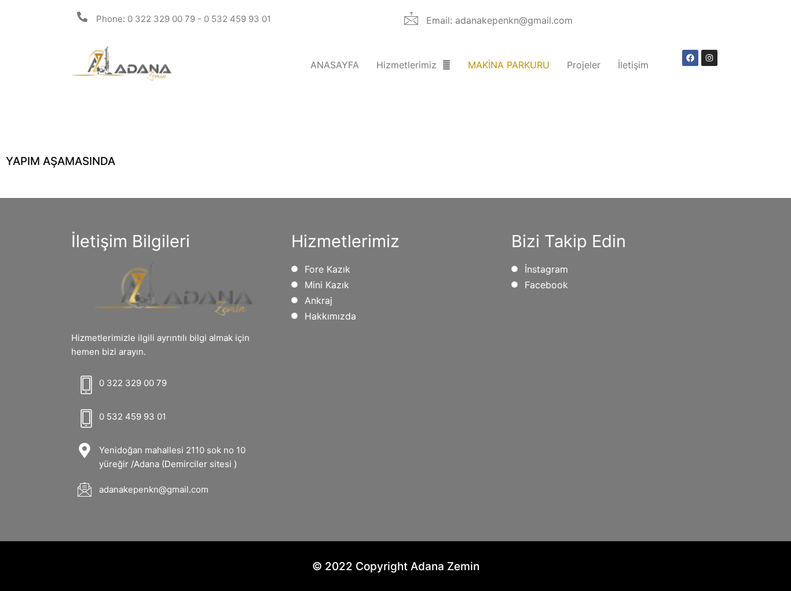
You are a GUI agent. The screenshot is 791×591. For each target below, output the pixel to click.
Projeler (583, 65)
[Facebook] (690, 58)
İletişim (633, 65)
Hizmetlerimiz (406, 65)
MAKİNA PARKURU (509, 65)
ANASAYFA (334, 65)
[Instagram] (709, 58)
